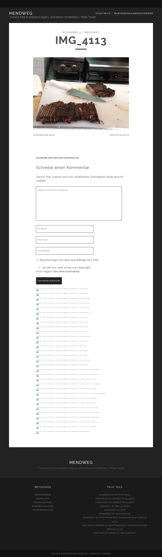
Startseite (102, 13)
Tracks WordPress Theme (67, 553)
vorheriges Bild (44, 135)
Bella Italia (122, 506)
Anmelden (42, 498)
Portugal (124, 495)
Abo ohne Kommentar (66, 271)
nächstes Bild (119, 135)
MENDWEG (21, 13)
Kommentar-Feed (42, 506)
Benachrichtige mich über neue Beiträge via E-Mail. (69, 260)
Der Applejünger (93, 525)
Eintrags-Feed (43, 502)
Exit (123, 510)
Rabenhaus (106, 495)
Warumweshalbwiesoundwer (133, 13)
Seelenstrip (123, 514)
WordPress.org (43, 510)
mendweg (92, 32)
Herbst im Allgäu (123, 498)
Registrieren (43, 495)
